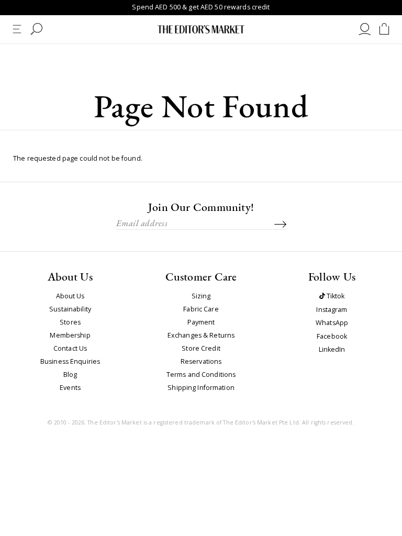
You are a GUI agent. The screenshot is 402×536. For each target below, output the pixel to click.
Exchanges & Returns (201, 335)
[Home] (201, 30)
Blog (70, 374)
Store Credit (201, 348)
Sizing (201, 296)
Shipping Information (201, 387)
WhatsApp (332, 323)
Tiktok (335, 296)
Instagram (331, 310)
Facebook (332, 336)
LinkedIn (332, 350)
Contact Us (70, 348)
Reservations (201, 361)
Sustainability (70, 309)
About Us (70, 296)
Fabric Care (200, 309)
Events (70, 387)
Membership (70, 335)
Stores (70, 322)
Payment (201, 322)
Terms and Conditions (201, 374)
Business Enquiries (70, 361)
